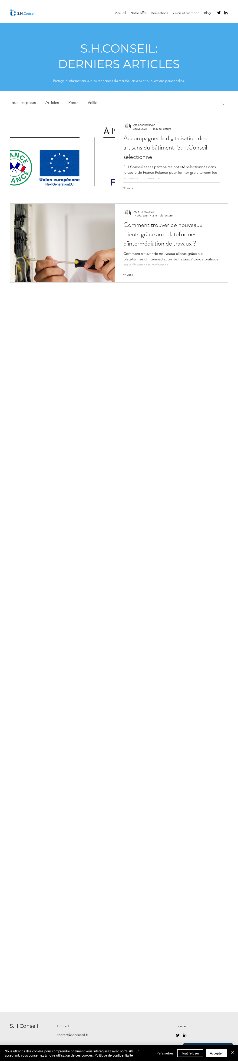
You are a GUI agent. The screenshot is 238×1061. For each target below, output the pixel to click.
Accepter (216, 1053)
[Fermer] (232, 1053)
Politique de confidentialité (114, 1055)
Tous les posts (23, 102)
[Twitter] (219, 12)
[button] (222, 103)
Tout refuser (190, 1053)
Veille (92, 102)
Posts (73, 102)
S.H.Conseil (24, 1026)
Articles (52, 102)
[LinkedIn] (226, 12)
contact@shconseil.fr (72, 1035)
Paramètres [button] (165, 1053)
